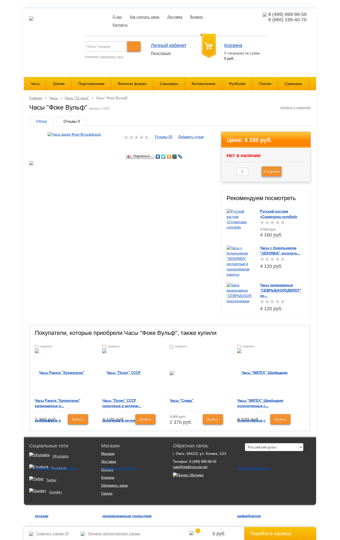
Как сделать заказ (144, 17)
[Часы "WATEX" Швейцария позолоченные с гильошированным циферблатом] (263, 444)
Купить (77, 419)
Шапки (59, 83)
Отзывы (71, 121)
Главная (35, 98)
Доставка (174, 17)
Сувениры (293, 83)
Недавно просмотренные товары (114, 533)
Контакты (120, 25)
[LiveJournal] (180, 156)
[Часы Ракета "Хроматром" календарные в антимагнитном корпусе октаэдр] (61, 444)
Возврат (196, 17)
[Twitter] (163, 156)
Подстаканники (91, 83)
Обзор (41, 121)
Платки (265, 83)
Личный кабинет (168, 45)
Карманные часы (111, 56)
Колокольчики (203, 83)
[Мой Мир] (174, 156)
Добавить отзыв (191, 137)
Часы (35, 83)
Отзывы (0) (163, 137)
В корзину (272, 171)
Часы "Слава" (181, 401)
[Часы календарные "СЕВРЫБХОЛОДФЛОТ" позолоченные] (239, 293)
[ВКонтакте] (158, 156)
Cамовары (169, 83)
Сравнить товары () (52, 533)
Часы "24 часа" (77, 98)
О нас (117, 17)
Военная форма (132, 83)
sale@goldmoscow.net (190, 467)
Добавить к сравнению (295, 107)
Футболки (237, 83)
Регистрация (161, 53)
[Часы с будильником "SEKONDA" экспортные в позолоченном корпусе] (239, 261)
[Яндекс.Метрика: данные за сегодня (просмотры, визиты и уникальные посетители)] (188, 475)
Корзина (233, 45)
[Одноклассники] (169, 156)
